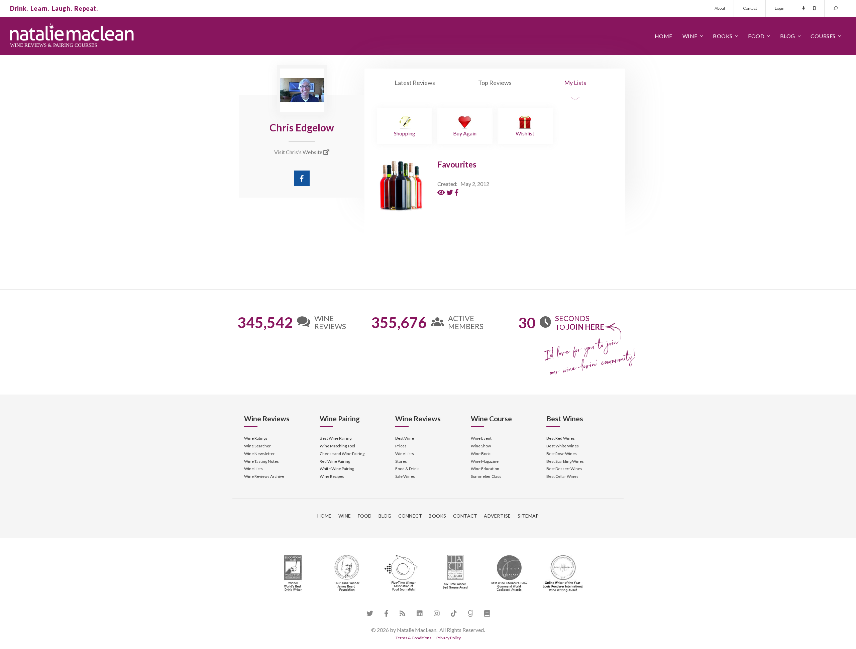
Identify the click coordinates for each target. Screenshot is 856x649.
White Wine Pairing (337, 468)
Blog (787, 36)
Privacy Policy (448, 637)
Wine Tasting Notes (261, 461)
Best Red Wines (560, 438)
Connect (410, 516)
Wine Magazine (485, 461)
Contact (750, 8)
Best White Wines (562, 445)
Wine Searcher (257, 445)
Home (663, 36)
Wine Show (481, 445)
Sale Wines (405, 476)
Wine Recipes (332, 476)
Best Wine (404, 438)
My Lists (575, 82)
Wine (690, 36)
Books (723, 36)
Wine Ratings (256, 438)
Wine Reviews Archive (264, 476)
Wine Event (481, 438)
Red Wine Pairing (335, 461)
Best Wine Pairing (335, 438)
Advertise (497, 516)
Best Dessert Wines (564, 468)
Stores (401, 461)
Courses (823, 36)
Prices (401, 445)
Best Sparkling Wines (565, 461)
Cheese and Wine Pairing (342, 453)
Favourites (456, 164)
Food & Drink (407, 468)
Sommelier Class (486, 476)
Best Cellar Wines (562, 476)
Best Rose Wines (561, 453)
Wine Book (481, 453)
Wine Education (485, 468)
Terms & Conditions (413, 637)
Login (779, 8)
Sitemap (528, 516)
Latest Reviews (415, 82)
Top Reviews (495, 82)
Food (756, 36)
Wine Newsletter (259, 453)
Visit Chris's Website (298, 152)
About (720, 8)
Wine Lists (253, 468)
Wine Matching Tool (337, 445)
